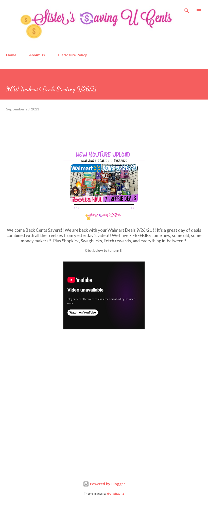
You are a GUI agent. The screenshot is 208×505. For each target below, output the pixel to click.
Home (11, 55)
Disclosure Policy (72, 55)
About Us (37, 55)
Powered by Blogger (107, 483)
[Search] (187, 9)
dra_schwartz (115, 493)
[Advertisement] (44, 426)
